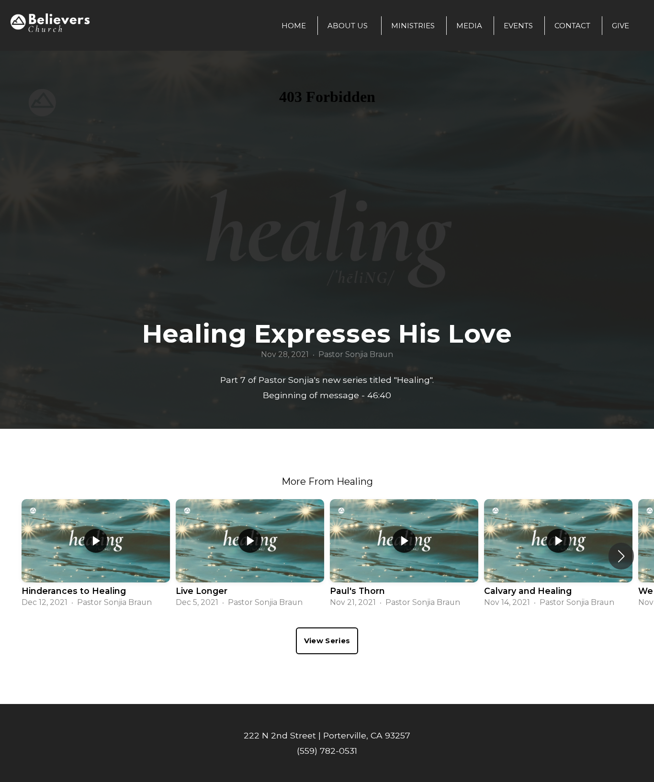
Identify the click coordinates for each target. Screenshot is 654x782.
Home (294, 25)
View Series (327, 640)
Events (518, 25)
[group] (96, 556)
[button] (621, 556)
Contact (572, 25)
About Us (348, 25)
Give (620, 25)
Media (469, 25)
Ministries (413, 25)
